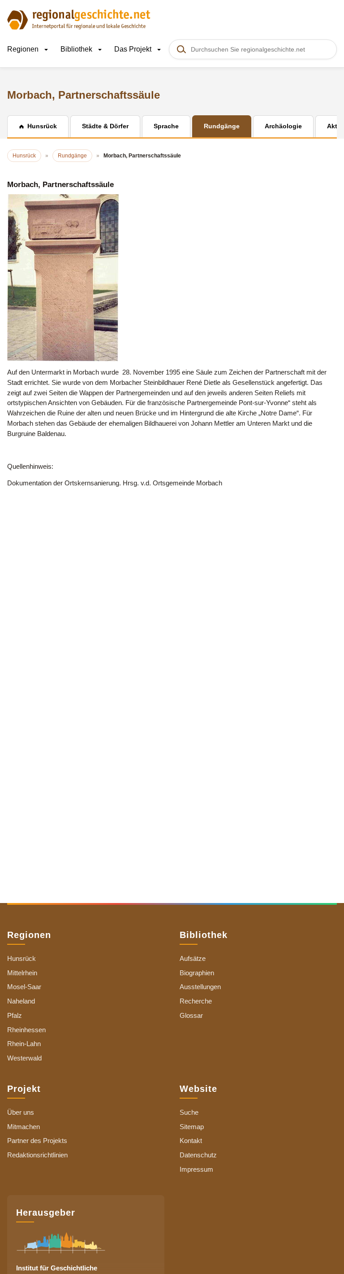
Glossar (191, 1015)
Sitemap (192, 1126)
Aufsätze (193, 958)
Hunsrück (21, 958)
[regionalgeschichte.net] (78, 19)
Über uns (20, 1112)
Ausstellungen (200, 986)
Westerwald (24, 1058)
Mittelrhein (22, 973)
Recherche (196, 1001)
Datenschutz (198, 1155)
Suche (189, 1112)
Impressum (196, 1169)
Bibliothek (77, 49)
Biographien (197, 973)
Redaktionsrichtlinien (37, 1155)
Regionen (23, 49)
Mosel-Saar (24, 986)
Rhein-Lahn (24, 1043)
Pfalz (14, 1015)
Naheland (21, 1001)
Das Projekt (133, 49)
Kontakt (191, 1140)
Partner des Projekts (37, 1140)
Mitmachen (23, 1126)
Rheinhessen (26, 1030)
